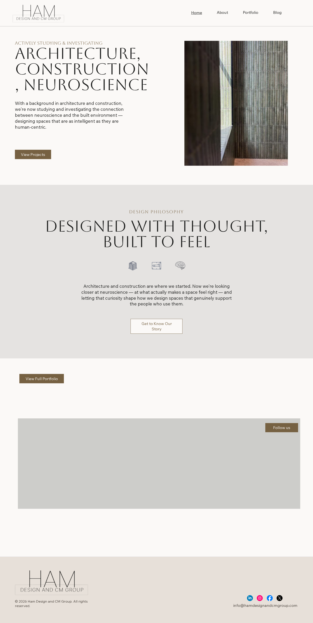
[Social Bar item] (250, 598)
